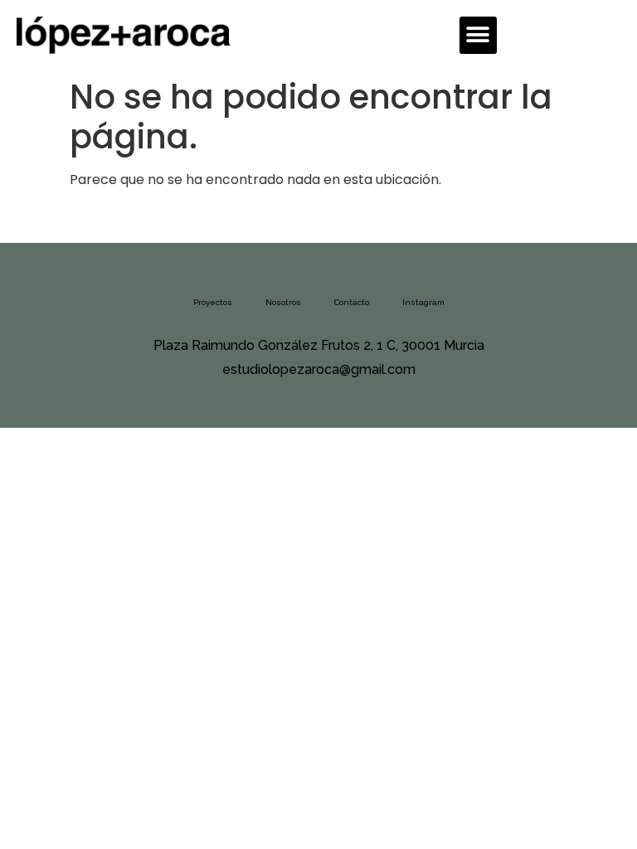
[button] (478, 35)
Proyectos (212, 302)
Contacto (351, 302)
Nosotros (283, 302)
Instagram (423, 302)
